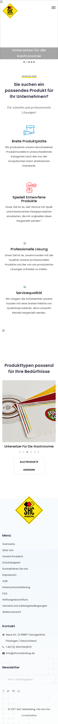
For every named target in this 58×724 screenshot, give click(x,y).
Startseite (8, 544)
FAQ (4, 593)
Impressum (9, 575)
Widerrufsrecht (11, 612)
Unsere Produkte (12, 556)
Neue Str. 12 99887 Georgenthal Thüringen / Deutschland (23, 638)
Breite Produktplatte (29, 141)
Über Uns (7, 550)
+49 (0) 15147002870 (18, 647)
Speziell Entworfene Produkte (29, 199)
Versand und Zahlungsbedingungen (24, 606)
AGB (5, 581)
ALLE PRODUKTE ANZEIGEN (29, 465)
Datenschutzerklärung (16, 587)
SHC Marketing (26, 709)
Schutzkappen (11, 562)
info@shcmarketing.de (20, 653)
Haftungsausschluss (15, 599)
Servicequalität (29, 293)
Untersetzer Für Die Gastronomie (29, 409)
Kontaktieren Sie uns (15, 569)
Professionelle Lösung (29, 249)
